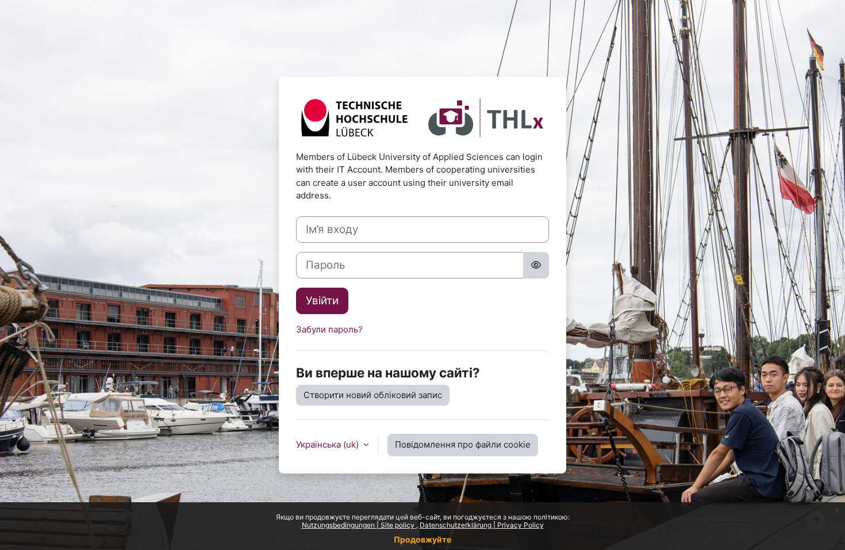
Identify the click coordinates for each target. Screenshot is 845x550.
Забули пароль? (329, 329)
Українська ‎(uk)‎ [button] (328, 444)
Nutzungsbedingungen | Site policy (359, 525)
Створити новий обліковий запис (373, 394)
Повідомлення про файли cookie (463, 444)
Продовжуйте (422, 539)
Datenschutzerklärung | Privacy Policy (482, 525)
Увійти (322, 300)
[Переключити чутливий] (536, 265)
